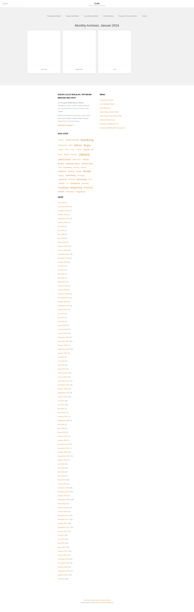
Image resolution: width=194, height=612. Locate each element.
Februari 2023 (63, 329)
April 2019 (61, 476)
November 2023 (63, 298)
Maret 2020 (62, 432)
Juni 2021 (61, 405)
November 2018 (63, 492)
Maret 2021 (62, 412)
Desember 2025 (63, 206)
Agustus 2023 (62, 309)
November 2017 (63, 519)
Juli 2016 (61, 579)
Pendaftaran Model (54, 16)
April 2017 (61, 543)
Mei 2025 (61, 234)
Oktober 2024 (62, 262)
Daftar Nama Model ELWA (109, 112)
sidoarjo (61, 183)
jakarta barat (64, 159)
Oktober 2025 (62, 214)
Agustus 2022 (62, 353)
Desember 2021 (63, 381)
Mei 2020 (61, 424)
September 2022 (64, 349)
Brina (104, 38)
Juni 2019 (61, 468)
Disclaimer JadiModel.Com (109, 124)
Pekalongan (81, 175)
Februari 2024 (63, 286)
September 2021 (64, 393)
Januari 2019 (62, 484)
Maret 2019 (62, 480)
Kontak (144, 16)
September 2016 (64, 571)
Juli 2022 (61, 357)
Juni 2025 (61, 230)
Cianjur (60, 149)
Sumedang (85, 183)
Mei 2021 (61, 408)
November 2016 (63, 563)
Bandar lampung (72, 140)
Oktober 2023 (62, 302)
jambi (60, 167)
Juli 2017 (61, 535)
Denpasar (79, 149)
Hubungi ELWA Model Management (112, 128)
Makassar (62, 171)
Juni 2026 (61, 203)
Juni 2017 (61, 539)
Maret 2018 (62, 504)
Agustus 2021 (62, 397)
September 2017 (64, 527)
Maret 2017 (62, 547)
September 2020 (64, 420)
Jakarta (84, 154)
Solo (67, 183)
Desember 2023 (63, 294)
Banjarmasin (62, 145)
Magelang (83, 167)
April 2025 (61, 238)
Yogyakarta (80, 192)
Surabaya (63, 187)
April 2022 (61, 365)
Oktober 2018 (62, 496)
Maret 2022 (62, 369)
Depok (86, 149)
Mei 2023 (61, 317)
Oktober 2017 (62, 523)
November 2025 (63, 211)
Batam (71, 145)
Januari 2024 (62, 290)
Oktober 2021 (62, 389)
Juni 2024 (61, 270)
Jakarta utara (87, 163)
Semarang (81, 179)
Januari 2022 (62, 377)
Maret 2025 (62, 242)
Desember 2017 (63, 515)
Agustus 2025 (62, 222)
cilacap (67, 149)
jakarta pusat (76, 159)
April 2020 (61, 428)
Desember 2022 (63, 337)
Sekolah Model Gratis (107, 120)
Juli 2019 (61, 464)
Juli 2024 (61, 266)
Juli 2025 (61, 226)
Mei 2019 (61, 472)
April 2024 (61, 278)
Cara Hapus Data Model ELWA (111, 116)
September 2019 (64, 456)
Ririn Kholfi (35, 38)
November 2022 (63, 341)
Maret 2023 (62, 325)
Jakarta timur (73, 163)
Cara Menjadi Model (91, 16)
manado (79, 171)
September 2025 (64, 218)
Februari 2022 (63, 373)
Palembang (70, 175)
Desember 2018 (63, 488)
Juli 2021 (61, 401)
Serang (90, 179)
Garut (66, 154)
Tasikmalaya (70, 192)
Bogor (87, 145)
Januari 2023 (62, 333)
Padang (61, 175)
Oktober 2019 (62, 452)
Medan (87, 171)
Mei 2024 (61, 274)
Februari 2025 (63, 246)
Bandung (87, 140)
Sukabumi (75, 183)
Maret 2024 (62, 282)
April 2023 (61, 321)
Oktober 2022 (62, 345)
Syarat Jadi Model (72, 16)
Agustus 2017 (62, 531)
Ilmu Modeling (108, 16)
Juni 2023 (61, 313)
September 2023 (64, 306)
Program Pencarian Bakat (128, 16)
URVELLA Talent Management (104, 602)
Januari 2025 (62, 250)
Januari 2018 (62, 511)
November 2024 (63, 258)
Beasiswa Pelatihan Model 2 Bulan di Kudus (97, 600)
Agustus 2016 (62, 575)
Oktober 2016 (62, 567)
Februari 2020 (63, 436)
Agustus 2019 (62, 460)
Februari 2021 (63, 416)
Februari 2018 (63, 507)
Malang (71, 171)
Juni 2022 (61, 361)
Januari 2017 (62, 555)
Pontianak (71, 179)
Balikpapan (61, 140)
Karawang (67, 167)
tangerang (76, 187)
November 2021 (63, 385)
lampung (76, 167)
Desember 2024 (63, 254)
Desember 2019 (63, 444)
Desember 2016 (63, 559)
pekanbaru (62, 179)
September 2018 (64, 499)
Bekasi (78, 145)
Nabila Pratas (72, 38)
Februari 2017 (63, 551)
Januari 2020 (62, 440)
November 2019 (63, 448)
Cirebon (72, 149)
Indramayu (73, 154)
